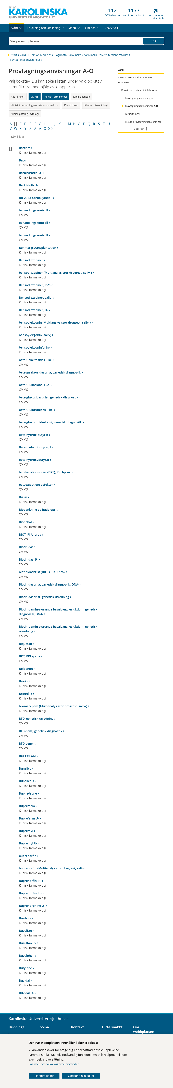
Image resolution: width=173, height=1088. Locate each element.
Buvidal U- (26, 993)
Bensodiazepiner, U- (33, 310)
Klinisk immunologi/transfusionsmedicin (34, 105)
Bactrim (24, 148)
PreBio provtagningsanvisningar (143, 121)
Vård (23, 55)
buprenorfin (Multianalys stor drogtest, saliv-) (52, 868)
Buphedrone (28, 793)
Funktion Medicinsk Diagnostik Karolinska (54, 55)
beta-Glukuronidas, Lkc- (36, 410)
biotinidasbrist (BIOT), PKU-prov (42, 572)
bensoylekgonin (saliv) (35, 335)
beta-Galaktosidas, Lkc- (36, 360)
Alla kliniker (17, 96)
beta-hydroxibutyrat (33, 435)
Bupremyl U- (28, 843)
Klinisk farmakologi (56, 96)
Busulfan (25, 931)
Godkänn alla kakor (81, 1076)
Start (14, 55)
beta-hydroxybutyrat (34, 460)
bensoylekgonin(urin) (34, 347)
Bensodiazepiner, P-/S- (35, 285)
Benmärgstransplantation (37, 248)
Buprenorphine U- (32, 906)
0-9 (50, 129)
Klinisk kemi (71, 105)
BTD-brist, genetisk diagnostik (40, 731)
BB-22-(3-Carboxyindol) (35, 198)
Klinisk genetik (81, 96)
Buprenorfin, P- (30, 881)
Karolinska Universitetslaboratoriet (106, 55)
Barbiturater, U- (30, 173)
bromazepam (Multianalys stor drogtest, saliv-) (53, 706)
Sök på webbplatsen (24, 41)
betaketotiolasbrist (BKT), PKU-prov (45, 472)
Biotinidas (26, 547)
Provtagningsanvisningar (24, 60)
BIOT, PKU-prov (30, 534)
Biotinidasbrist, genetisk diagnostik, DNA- (49, 584)
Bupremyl (26, 831)
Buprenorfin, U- (30, 893)
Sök (153, 41)
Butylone (25, 968)
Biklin (23, 497)
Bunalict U (26, 781)
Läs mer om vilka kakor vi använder (54, 1064)
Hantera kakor (44, 1076)
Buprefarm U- (29, 818)
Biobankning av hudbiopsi (37, 510)
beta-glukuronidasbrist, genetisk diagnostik (50, 422)
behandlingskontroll (33, 210)
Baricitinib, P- (28, 185)
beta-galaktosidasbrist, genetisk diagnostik (50, 372)
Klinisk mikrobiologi (96, 105)
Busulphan (26, 955)
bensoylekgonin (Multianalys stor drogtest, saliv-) (55, 322)
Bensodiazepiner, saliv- (35, 297)
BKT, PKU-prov (29, 656)
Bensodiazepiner (31, 260)
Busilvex (25, 918)
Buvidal (24, 980)
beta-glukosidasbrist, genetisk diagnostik (48, 397)
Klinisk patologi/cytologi (25, 113)
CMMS (34, 96)
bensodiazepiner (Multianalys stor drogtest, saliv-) (55, 273)
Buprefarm (27, 806)
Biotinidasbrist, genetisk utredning (44, 597)
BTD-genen (26, 743)
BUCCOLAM (27, 756)
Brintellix (25, 694)
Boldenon (26, 669)
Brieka (23, 681)
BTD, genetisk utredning (36, 719)
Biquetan (25, 644)
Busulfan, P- (27, 943)
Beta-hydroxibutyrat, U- (36, 447)
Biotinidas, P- (28, 559)
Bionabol (25, 522)
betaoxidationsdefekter (36, 485)
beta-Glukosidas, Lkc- (34, 385)
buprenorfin (27, 856)
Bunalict (25, 768)
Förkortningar (132, 113)
